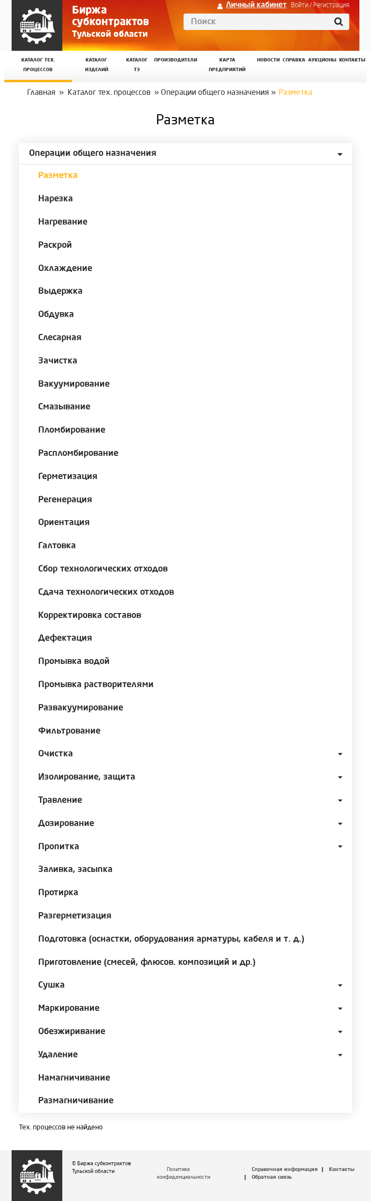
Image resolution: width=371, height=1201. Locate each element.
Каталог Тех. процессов (38, 65)
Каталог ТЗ (137, 65)
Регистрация (331, 5)
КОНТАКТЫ (352, 60)
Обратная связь (272, 1177)
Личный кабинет (256, 5)
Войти (299, 5)
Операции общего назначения (215, 93)
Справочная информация (285, 1169)
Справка (294, 60)
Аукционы (322, 60)
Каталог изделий (96, 65)
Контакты (342, 1169)
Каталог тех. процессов (109, 93)
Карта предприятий (227, 65)
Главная (41, 93)
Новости (268, 60)
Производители (175, 60)
